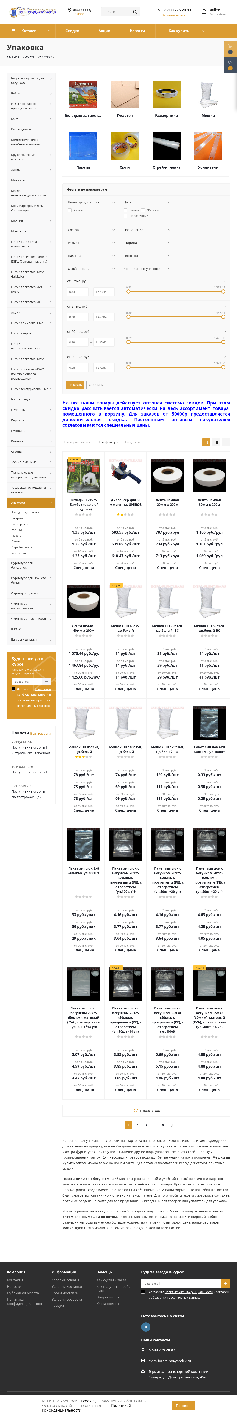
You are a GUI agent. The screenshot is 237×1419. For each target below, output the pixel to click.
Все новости (40, 733)
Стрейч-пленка (167, 167)
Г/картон (125, 115)
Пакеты (83, 167)
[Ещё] (220, 31)
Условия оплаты (65, 1280)
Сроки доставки (65, 1293)
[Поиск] (134, 11)
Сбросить (96, 385)
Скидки (58, 1306)
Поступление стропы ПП (31, 772)
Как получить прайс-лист (114, 1288)
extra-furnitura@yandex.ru (170, 1360)
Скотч (125, 167)
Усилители (208, 167)
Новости (14, 1286)
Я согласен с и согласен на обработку (34, 697)
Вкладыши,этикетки (83, 115)
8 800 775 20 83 (177, 10)
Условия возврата (67, 1299)
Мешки (208, 115)
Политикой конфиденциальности (189, 1292)
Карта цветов (108, 1303)
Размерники (166, 115)
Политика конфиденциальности (26, 1301)
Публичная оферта (23, 1293)
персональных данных (33, 706)
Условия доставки (67, 1286)
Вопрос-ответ (108, 1297)
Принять (183, 1405)
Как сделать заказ (111, 1280)
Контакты (15, 1280)
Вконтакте (145, 1327)
